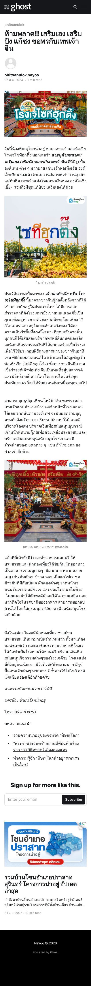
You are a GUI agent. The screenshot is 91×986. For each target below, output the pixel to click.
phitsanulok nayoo (21, 75)
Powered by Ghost (46, 952)
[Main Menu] (84, 7)
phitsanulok (14, 24)
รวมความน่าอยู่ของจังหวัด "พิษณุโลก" (46, 735)
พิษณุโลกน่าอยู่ (33, 700)
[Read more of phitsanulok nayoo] (10, 63)
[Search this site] (75, 7)
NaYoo (39, 943)
